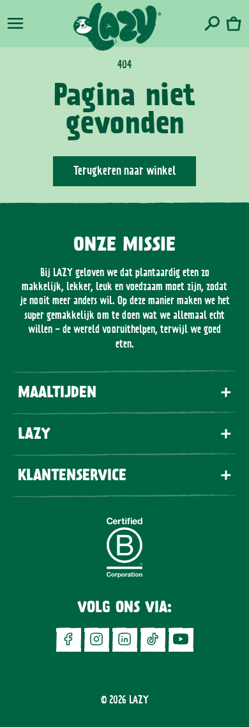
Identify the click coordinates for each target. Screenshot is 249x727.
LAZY (139, 699)
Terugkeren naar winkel (124, 170)
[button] (15, 24)
